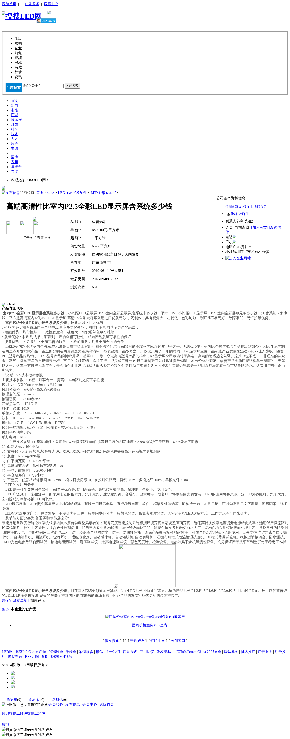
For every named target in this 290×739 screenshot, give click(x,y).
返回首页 (106, 704)
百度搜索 (13, 87)
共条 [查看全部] (15, 600)
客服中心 (51, 4)
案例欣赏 (86, 652)
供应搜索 (112, 641)
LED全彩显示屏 (103, 193)
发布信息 (72, 704)
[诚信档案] (239, 214)
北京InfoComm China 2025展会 (197, 652)
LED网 (7, 652)
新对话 (57, 700)
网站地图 (231, 652)
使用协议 (147, 652)
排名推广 (248, 652)
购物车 (11, 700)
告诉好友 (137, 641)
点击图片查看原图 (36, 238)
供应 (50, 193)
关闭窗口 (178, 641)
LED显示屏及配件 (72, 193)
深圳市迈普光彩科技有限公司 (246, 207)
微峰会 (70, 652)
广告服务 (32, 4)
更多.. (6, 609)
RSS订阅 (32, 656)
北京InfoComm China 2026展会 (39, 652)
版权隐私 (164, 652)
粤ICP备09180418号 (56, 656)
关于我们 (113, 652)
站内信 (34, 700)
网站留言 (15, 656)
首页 (40, 193)
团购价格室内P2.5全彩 (149, 625)
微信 (99, 652)
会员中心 (89, 704)
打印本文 (157, 641)
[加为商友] (259, 227)
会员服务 (55, 704)
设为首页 (9, 4)
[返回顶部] (2, 709)
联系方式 (130, 652)
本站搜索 (72, 85)
